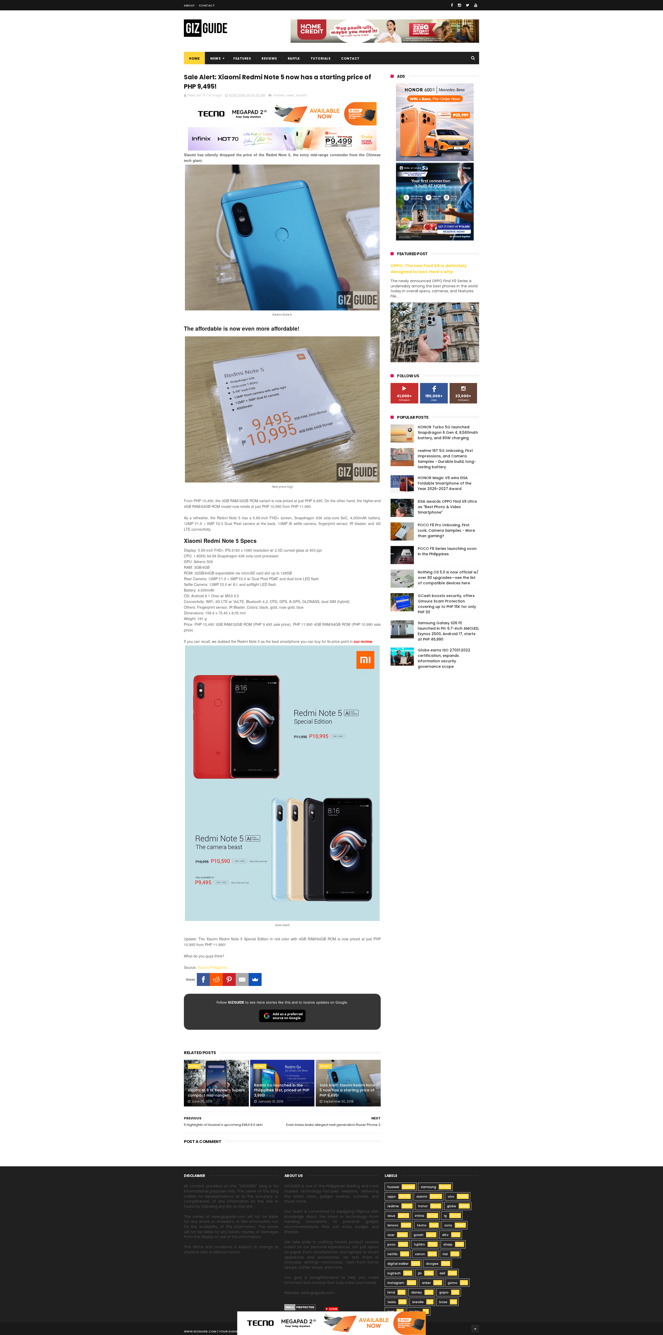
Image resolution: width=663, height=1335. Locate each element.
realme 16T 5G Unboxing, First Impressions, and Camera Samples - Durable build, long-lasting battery (447, 459)
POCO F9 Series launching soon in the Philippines (447, 551)
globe (451, 1206)
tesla (391, 1302)
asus (391, 1215)
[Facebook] (203, 979)
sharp (447, 1244)
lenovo (392, 1225)
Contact (207, 5)
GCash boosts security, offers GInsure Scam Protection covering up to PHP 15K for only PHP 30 (447, 604)
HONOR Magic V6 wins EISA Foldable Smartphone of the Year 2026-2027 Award (444, 483)
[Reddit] (216, 979)
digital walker (397, 1263)
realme (393, 1206)
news (290, 95)
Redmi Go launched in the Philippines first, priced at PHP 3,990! (281, 1090)
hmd (391, 1292)
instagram (395, 1283)
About (189, 5)
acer (390, 1235)
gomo (452, 1283)
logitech (394, 1273)
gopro (444, 1292)
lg (445, 1215)
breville (418, 1302)
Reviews (269, 58)
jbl (420, 1273)
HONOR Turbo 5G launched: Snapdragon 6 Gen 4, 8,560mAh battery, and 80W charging (448, 432)
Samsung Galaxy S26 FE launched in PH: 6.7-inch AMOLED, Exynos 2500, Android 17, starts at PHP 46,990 (448, 631)
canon (420, 1254)
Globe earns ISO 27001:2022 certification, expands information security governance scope (444, 658)
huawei (393, 1187)
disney (416, 1292)
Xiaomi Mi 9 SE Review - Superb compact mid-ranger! (216, 1093)
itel (445, 1254)
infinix (419, 1215)
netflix (392, 1254)
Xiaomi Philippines (212, 967)
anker (426, 1283)
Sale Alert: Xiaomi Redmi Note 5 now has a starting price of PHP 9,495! (347, 1090)
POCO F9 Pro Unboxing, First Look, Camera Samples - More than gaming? (446, 530)
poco (391, 1244)
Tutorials (321, 58)
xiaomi (421, 1196)
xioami (301, 95)
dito (445, 1235)
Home (194, 58)
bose (443, 1302)
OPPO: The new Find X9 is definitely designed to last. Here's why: (429, 269)
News (215, 58)
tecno (422, 1225)
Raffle (294, 58)
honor (423, 1206)
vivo (451, 1196)
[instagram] (459, 5)
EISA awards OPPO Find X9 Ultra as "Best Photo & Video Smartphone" (447, 507)
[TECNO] (331, 1322)
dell (442, 1273)
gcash (418, 1235)
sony (448, 1225)
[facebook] (452, 5)
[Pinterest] (229, 979)
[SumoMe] (255, 979)
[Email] (242, 979)
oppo (391, 1196)
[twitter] (467, 5)
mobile (278, 95)
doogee (432, 1263)
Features (242, 58)
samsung (428, 1187)
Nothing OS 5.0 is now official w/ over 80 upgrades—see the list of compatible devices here (448, 578)
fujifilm (419, 1244)
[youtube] (475, 5)
